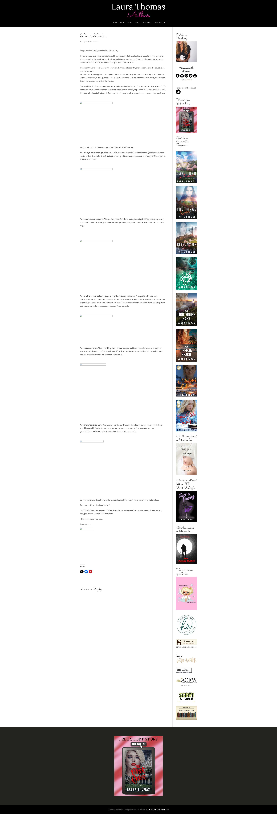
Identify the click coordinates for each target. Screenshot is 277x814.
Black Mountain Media (159, 809)
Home (114, 23)
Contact (158, 23)
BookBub (191, 88)
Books (130, 23)
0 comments (94, 42)
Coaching (146, 23)
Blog (137, 23)
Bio (121, 23)
